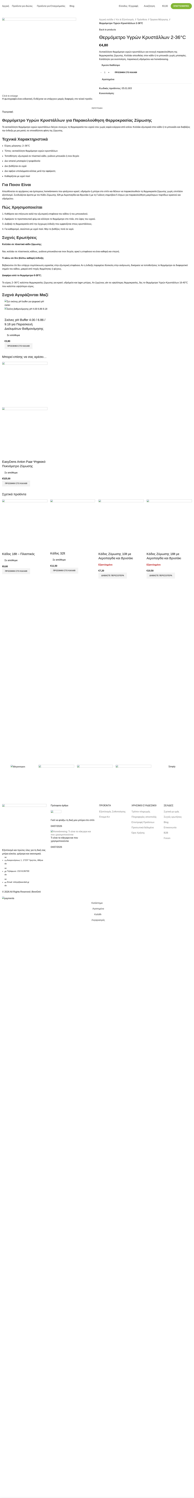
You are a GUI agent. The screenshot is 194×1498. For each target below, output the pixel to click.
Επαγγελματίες (181, 6)
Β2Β (166, 833)
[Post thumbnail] (56, 814)
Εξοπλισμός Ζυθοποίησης (112, 811)
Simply (171, 766)
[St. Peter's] (133, 772)
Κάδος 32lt (57, 553)
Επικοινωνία (170, 827)
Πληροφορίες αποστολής (144, 817)
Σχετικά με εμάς (171, 811)
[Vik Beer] (56, 772)
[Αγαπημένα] (15, 314)
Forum (167, 838)
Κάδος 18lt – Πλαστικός (18, 554)
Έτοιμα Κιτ (104, 817)
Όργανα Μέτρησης (159, 19)
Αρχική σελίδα (106, 19)
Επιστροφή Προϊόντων (143, 822)
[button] (19, 346)
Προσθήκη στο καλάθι (126, 72)
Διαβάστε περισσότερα (112, 575)
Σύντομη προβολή (8, 314)
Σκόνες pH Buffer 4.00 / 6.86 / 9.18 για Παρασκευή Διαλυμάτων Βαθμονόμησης (25, 324)
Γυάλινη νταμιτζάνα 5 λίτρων (111, 195)
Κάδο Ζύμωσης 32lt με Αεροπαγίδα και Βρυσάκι (65, 195)
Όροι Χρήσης (138, 833)
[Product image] (26, 309)
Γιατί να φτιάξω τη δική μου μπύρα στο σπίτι (72, 820)
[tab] (97, 108)
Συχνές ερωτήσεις (173, 817)
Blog (166, 822)
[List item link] (24, 871)
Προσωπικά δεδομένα (143, 827)
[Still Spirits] (95, 772)
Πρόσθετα (142, 19)
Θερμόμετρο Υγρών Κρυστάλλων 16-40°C (167, 282)
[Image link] (24, 826)
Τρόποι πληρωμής (141, 811)
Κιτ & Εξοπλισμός (125, 19)
